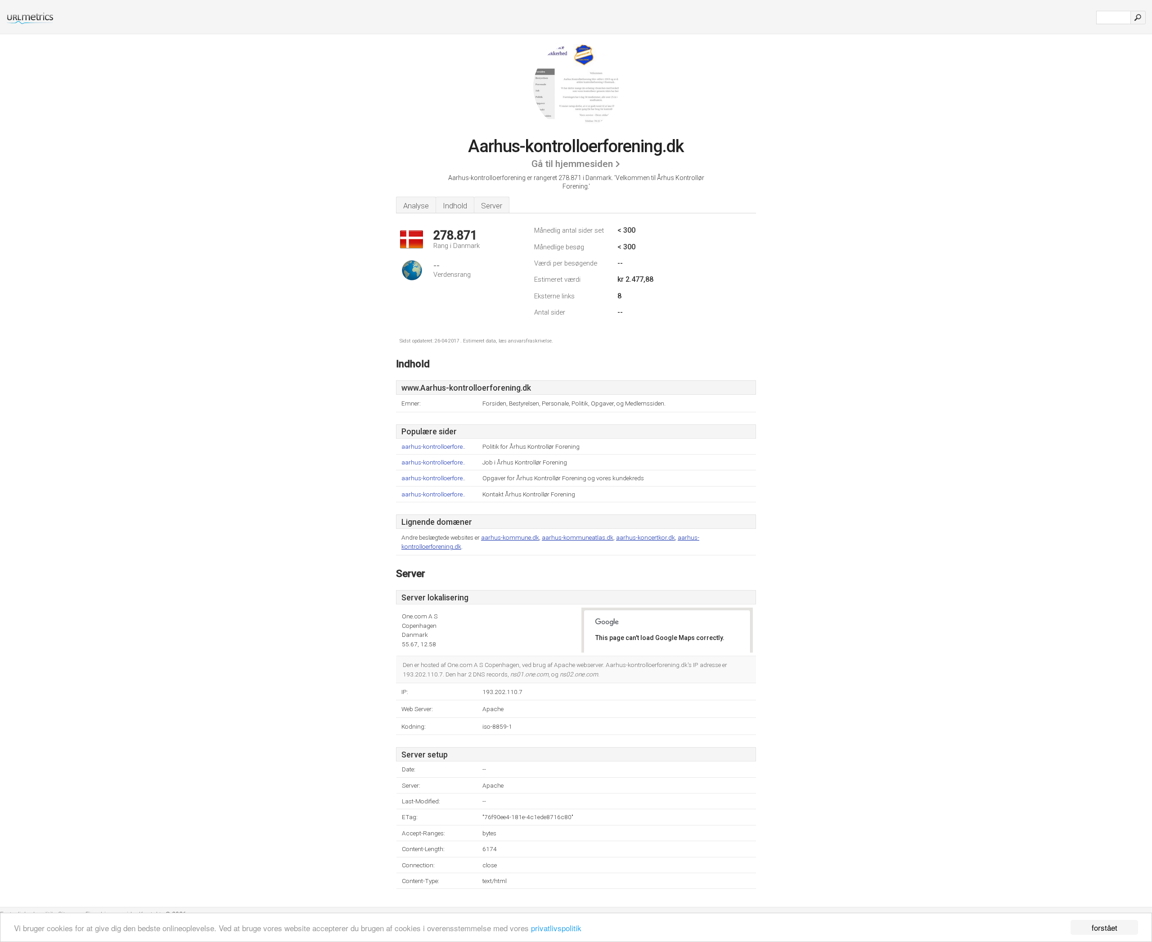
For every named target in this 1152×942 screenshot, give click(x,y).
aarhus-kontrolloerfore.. (433, 446)
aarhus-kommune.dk (510, 537)
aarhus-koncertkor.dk (645, 537)
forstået (1104, 927)
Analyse (416, 205)
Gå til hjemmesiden (572, 163)
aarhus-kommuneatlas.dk (577, 537)
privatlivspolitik (556, 927)
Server (491, 205)
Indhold (455, 205)
